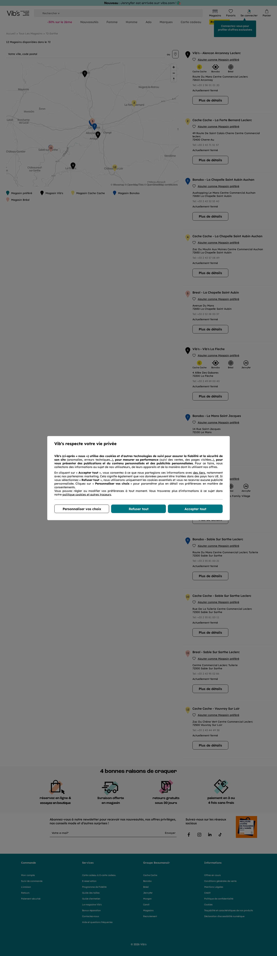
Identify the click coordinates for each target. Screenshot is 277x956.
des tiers (199, 472)
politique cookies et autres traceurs (86, 494)
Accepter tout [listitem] (195, 509)
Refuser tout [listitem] (138, 509)
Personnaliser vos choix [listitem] (82, 509)
